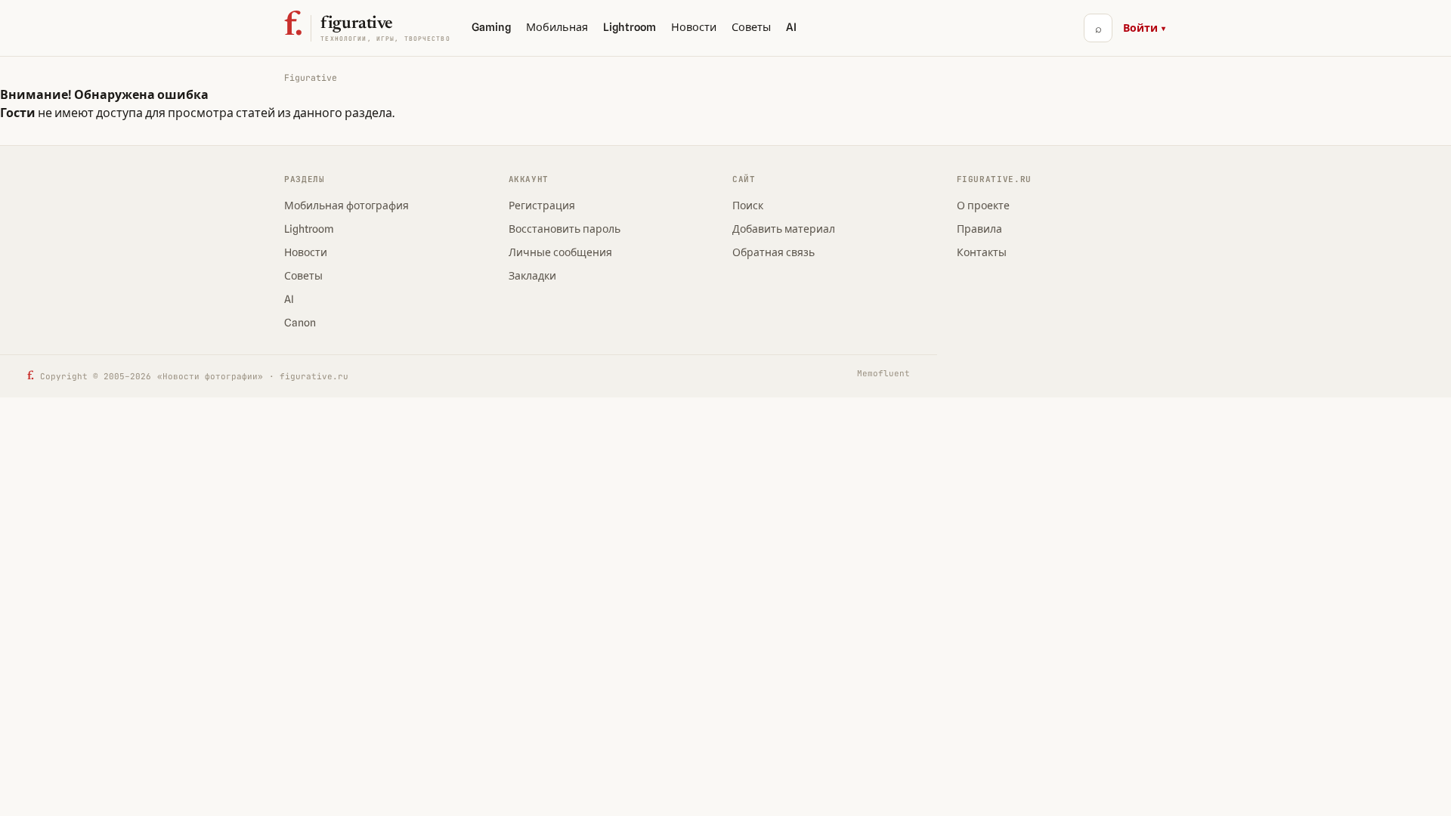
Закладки (532, 276)
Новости (693, 26)
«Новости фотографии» (210, 376)
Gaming (491, 26)
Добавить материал (783, 229)
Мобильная (557, 26)
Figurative (310, 77)
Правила (979, 229)
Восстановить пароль (564, 229)
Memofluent (883, 373)
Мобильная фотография (346, 205)
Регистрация (542, 205)
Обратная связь (773, 252)
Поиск (747, 205)
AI (791, 26)
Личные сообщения (560, 252)
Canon (300, 323)
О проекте (983, 205)
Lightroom (629, 26)
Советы (751, 26)
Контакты (982, 252)
